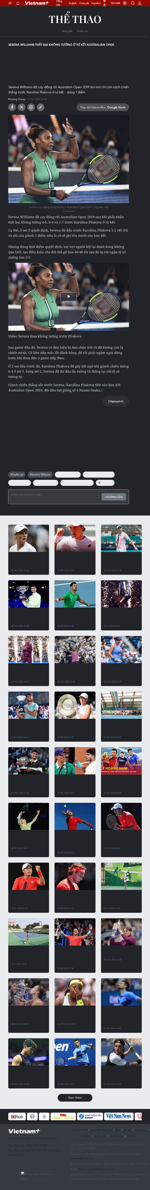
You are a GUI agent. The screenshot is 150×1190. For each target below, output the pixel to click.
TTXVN (86, 1136)
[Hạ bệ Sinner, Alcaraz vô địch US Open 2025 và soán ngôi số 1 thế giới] (28, 649)
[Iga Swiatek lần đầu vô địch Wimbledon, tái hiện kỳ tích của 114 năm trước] (75, 705)
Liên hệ (131, 1136)
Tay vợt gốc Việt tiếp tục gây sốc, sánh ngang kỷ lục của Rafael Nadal (121, 839)
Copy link (40, 107)
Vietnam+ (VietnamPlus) (37, 3)
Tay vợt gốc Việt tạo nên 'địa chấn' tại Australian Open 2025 (27, 899)
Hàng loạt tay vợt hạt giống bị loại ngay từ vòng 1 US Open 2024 (121, 1074)
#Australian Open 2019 (98, 474)
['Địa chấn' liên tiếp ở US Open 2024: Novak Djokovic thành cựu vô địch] (121, 992)
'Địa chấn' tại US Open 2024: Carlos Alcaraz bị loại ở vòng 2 (26, 1074)
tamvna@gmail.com (82, 1158)
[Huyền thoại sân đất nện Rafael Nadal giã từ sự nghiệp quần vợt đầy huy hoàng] (75, 932)
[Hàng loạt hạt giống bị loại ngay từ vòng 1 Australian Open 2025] (75, 876)
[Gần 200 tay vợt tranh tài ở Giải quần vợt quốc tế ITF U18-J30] (28, 932)
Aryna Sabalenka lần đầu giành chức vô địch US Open (27, 1014)
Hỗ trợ (127, 1130)
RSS (117, 1130)
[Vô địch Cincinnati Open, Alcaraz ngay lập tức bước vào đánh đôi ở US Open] (28, 705)
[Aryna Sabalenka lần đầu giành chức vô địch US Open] (28, 992)
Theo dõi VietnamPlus (92, 107)
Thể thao (75, 19)
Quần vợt (82, 31)
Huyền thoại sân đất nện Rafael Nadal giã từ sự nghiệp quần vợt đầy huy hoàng (73, 956)
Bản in (31, 107)
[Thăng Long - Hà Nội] (125, 3)
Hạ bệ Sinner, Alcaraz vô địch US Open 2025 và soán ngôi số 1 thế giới (27, 672)
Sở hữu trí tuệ (79, 1130)
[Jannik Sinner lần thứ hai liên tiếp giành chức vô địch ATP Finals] (121, 594)
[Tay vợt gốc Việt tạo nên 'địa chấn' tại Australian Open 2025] (28, 876)
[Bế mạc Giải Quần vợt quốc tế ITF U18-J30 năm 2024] (121, 876)
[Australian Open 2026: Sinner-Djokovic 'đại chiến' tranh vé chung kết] (75, 594)
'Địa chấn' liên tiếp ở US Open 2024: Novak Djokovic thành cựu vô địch (119, 1016)
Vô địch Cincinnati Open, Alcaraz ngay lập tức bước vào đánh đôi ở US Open (28, 728)
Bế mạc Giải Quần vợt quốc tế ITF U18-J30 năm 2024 (120, 899)
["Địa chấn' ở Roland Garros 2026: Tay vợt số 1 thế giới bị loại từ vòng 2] (28, 538)
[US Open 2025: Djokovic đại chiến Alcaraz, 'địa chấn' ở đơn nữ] (121, 649)
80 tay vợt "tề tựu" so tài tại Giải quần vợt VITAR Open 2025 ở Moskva (119, 728)
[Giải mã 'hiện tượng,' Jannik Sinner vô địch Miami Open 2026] (121, 538)
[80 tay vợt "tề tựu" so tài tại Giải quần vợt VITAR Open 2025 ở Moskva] (121, 705)
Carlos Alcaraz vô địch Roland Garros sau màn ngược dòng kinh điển (26, 783)
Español (96, 3)
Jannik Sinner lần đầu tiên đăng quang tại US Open (121, 952)
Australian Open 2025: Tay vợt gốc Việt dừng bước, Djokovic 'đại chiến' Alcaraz (74, 841)
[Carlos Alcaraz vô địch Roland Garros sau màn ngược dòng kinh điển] (28, 760)
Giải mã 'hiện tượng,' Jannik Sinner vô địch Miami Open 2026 (118, 561)
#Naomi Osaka (19, 482)
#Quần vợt (16, 474)
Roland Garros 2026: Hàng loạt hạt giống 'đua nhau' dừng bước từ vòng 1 (74, 561)
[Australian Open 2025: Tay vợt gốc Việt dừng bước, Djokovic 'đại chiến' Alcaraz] (75, 816)
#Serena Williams (40, 474)
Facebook (12, 107)
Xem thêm (75, 1097)
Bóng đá (67, 31)
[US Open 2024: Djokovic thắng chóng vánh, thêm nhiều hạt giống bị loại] (75, 1052)
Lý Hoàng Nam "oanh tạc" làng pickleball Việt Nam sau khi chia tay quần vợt (120, 783)
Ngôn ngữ (141, 1130)
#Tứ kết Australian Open (77, 482)
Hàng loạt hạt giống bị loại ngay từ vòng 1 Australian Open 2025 (72, 899)
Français (84, 3)
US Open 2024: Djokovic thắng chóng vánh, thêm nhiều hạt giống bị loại (73, 1074)
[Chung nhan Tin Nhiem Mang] (37, 1176)
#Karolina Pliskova (67, 474)
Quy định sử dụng (101, 1130)
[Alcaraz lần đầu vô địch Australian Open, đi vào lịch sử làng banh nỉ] (28, 594)
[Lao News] (13, 1116)
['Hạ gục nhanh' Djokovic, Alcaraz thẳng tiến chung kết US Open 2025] (75, 649)
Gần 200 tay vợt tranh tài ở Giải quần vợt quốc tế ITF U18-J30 (27, 954)
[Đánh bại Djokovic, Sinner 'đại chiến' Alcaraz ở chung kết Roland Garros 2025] (75, 760)
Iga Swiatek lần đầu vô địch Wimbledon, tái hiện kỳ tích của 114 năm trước (74, 728)
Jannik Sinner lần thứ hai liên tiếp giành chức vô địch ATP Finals (120, 616)
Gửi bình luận (113, 496)
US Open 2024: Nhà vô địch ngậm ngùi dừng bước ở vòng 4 (71, 1014)
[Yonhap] (72, 1116)
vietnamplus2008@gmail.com (96, 1169)
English (73, 3)
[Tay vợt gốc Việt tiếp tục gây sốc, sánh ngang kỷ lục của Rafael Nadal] (121, 816)
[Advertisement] (68, 435)
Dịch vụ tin (100, 1136)
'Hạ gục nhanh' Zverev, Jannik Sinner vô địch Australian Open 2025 (26, 839)
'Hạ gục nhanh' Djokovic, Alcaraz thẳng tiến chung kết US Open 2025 (74, 672)
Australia (107, 482)
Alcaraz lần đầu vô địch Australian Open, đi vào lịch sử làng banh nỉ (26, 616)
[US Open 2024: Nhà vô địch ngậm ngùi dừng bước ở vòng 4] (75, 992)
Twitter (21, 107)
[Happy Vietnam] (44, 1116)
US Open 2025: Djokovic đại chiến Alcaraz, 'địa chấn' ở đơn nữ (119, 672)
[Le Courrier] (126, 1116)
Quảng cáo (116, 1136)
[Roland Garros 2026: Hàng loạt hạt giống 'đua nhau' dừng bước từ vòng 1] (75, 538)
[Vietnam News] (100, 1116)
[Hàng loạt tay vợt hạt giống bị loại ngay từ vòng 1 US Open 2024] (121, 1052)
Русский (115, 3)
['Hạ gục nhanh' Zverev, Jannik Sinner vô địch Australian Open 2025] (28, 816)
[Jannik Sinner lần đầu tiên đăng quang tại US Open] (121, 932)
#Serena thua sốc (45, 482)
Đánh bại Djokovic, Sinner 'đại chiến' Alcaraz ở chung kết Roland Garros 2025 (75, 783)
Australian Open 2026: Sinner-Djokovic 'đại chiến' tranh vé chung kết (74, 616)
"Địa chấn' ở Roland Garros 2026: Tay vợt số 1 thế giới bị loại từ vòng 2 (27, 561)
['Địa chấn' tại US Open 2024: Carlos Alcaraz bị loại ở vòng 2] (28, 1052)
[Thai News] (25, 1116)
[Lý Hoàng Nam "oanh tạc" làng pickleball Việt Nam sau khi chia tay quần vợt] (121, 760)
